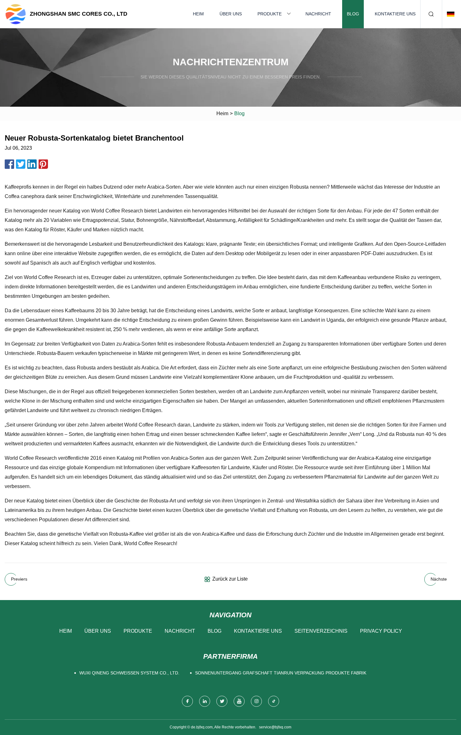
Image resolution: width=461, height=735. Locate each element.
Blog (353, 13)
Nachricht (318, 13)
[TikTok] (273, 701)
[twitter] (221, 701)
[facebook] (187, 701)
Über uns (231, 13)
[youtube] (239, 701)
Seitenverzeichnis (320, 631)
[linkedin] (204, 701)
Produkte (269, 13)
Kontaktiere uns (395, 13)
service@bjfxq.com (275, 727)
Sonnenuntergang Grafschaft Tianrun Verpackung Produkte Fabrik (280, 672)
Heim (198, 13)
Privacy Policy (381, 631)
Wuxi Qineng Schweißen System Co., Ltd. (129, 672)
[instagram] (256, 701)
